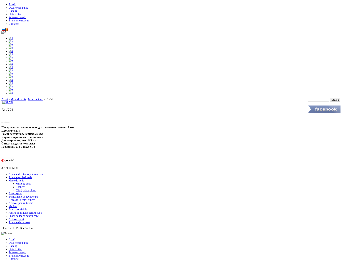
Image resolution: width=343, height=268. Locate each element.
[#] (11, 38)
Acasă (4, 99)
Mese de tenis (18, 99)
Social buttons (5, 122)
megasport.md (172, 264)
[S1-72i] (7, 102)
